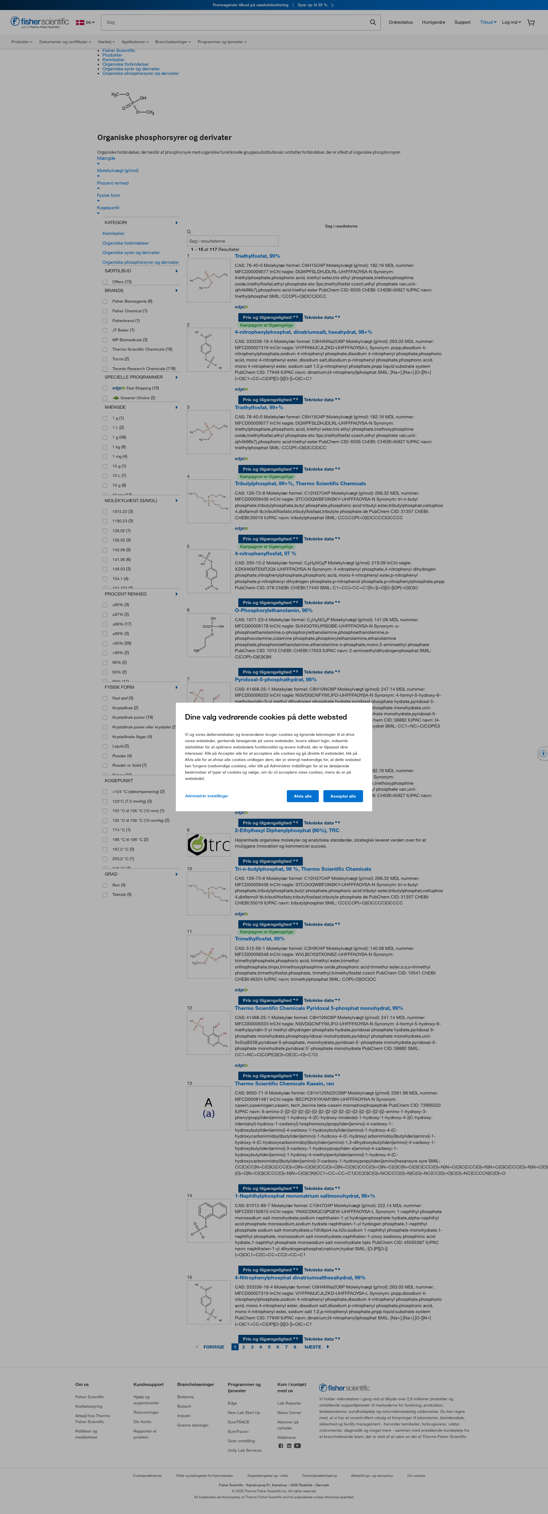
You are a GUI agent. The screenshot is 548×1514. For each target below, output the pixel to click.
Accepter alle (343, 796)
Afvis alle (303, 796)
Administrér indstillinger (206, 795)
